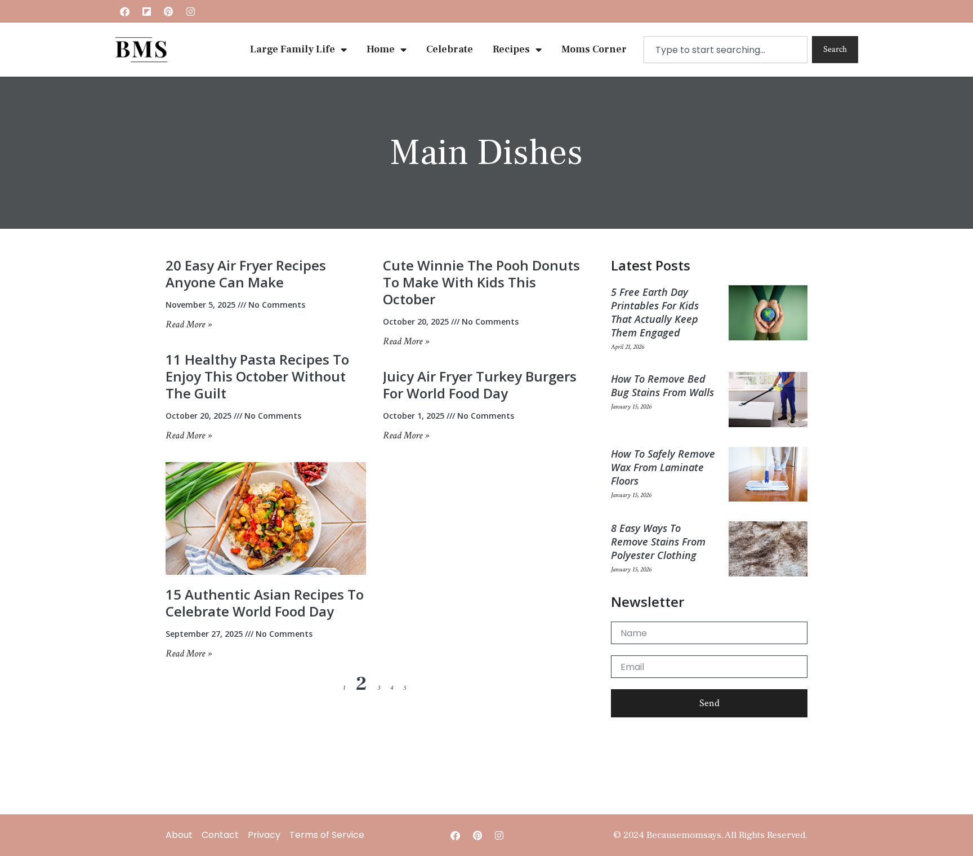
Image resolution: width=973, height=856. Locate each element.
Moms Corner (594, 49)
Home (381, 49)
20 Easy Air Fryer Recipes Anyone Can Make (246, 273)
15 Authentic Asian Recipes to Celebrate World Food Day (265, 602)
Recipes (511, 49)
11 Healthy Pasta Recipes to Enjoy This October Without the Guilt (257, 376)
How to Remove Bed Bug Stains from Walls (662, 385)
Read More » (189, 324)
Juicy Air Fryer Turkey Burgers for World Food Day (480, 384)
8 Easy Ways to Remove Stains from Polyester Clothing (658, 541)
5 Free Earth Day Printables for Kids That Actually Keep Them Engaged (655, 312)
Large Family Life (292, 49)
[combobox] (725, 49)
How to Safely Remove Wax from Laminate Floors (663, 467)
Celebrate (449, 49)
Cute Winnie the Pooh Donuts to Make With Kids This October (481, 282)
